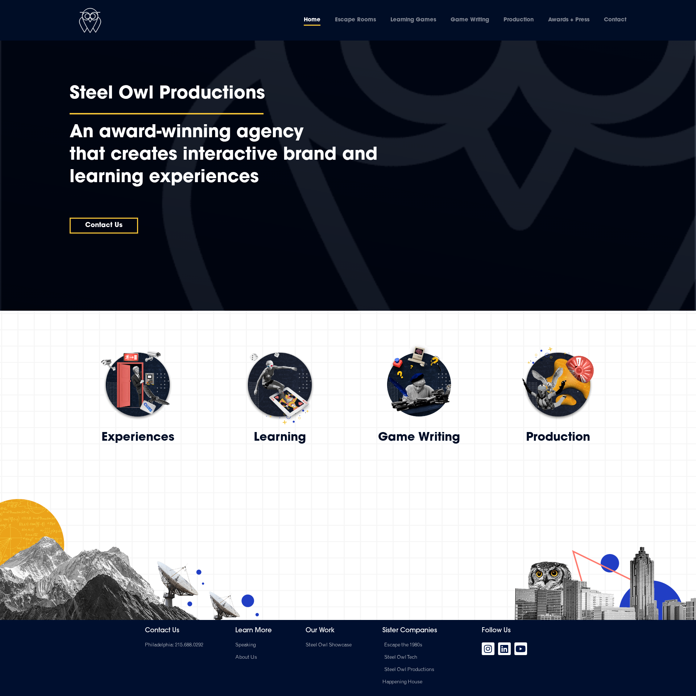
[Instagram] (488, 648)
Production (519, 20)
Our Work (320, 631)
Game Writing (470, 20)
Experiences (138, 438)
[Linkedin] (504, 648)
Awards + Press (568, 20)
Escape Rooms (355, 20)
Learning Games (413, 20)
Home (312, 20)
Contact (615, 20)
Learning (280, 438)
